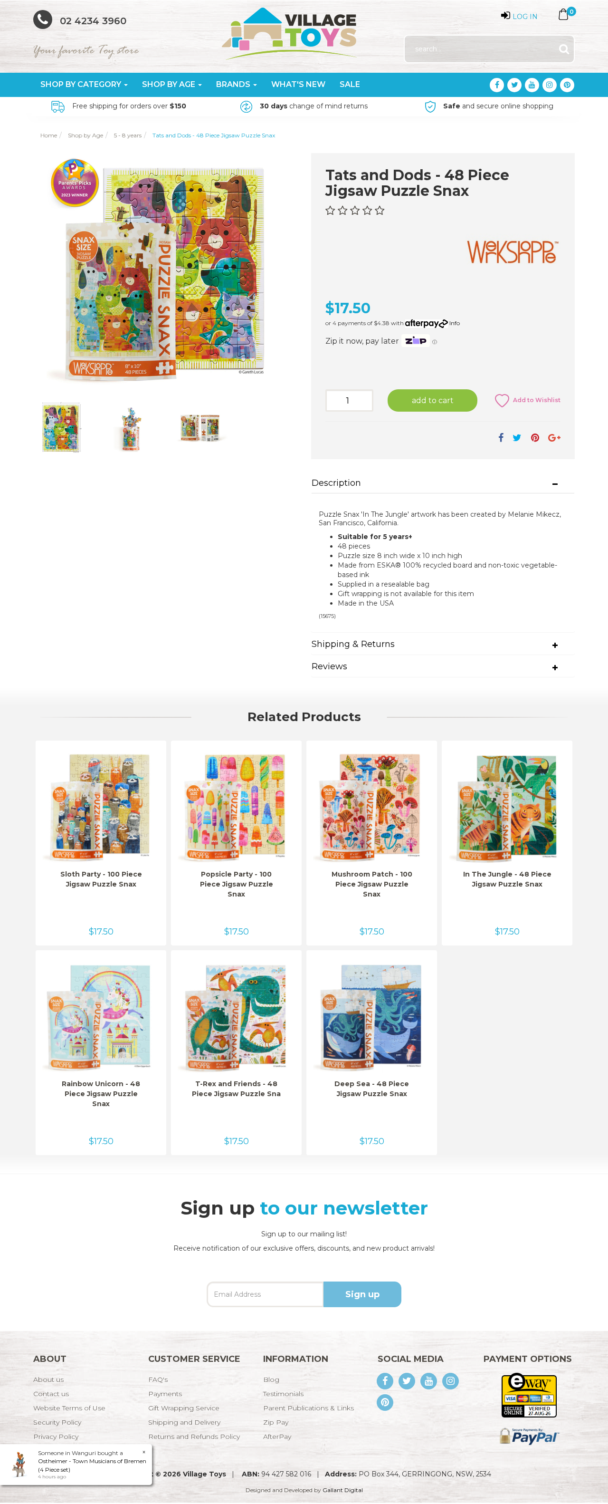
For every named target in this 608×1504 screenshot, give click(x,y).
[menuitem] (501, 437)
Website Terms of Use (69, 1408)
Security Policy (57, 1422)
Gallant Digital (343, 1490)
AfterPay (277, 1436)
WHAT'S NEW (298, 84)
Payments (165, 1393)
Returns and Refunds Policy (194, 1436)
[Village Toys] (289, 30)
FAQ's (158, 1379)
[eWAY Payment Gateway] (529, 1394)
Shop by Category (81, 84)
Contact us (51, 1393)
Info (454, 323)
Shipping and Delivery (184, 1422)
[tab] (443, 483)
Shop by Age (169, 84)
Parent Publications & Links (308, 1408)
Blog (271, 1379)
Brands (234, 84)
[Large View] (60, 427)
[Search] (564, 49)
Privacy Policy (55, 1436)
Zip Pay (275, 1422)
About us (48, 1379)
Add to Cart (433, 400)
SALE (350, 84)
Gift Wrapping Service (183, 1408)
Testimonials (283, 1393)
